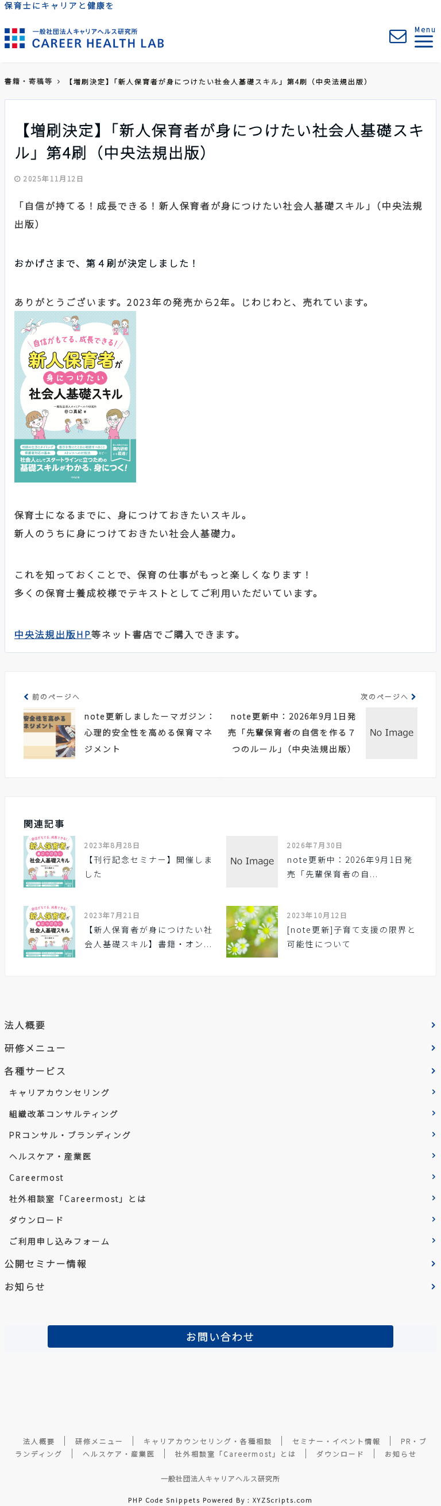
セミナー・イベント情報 (336, 1441)
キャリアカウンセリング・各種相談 (208, 1441)
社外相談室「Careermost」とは (77, 1198)
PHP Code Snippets (164, 1499)
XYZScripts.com (283, 1499)
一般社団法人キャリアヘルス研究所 (220, 1478)
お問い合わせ (220, 1336)
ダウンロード (36, 1219)
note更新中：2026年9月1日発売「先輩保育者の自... (350, 867)
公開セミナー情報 (46, 1263)
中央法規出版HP (52, 634)
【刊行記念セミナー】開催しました (148, 867)
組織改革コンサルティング (64, 1113)
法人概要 (25, 1025)
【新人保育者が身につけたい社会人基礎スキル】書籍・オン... (148, 936)
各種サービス (36, 1070)
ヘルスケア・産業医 (50, 1156)
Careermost (36, 1177)
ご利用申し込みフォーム (59, 1241)
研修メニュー (36, 1047)
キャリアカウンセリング (59, 1092)
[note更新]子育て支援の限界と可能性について (351, 936)
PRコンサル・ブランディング (70, 1135)
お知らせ (25, 1286)
